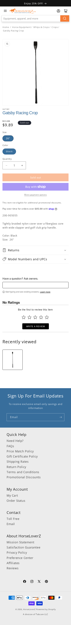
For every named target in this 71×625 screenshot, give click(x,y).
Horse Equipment (21, 27)
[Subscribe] (60, 417)
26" (8, 138)
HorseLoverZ (29, 609)
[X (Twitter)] (39, 582)
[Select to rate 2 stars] (29, 317)
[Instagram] (32, 582)
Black (9, 151)
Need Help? (15, 441)
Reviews (12, 568)
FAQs (10, 446)
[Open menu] (5, 11)
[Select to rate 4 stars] (41, 317)
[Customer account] (58, 11)
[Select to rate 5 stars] (46, 317)
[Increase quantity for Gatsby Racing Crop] (22, 165)
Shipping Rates (18, 462)
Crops (55, 27)
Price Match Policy (20, 451)
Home (5, 27)
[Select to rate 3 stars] (35, 317)
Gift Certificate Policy (22, 456)
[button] (35, 250)
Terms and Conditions (23, 472)
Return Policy (16, 467)
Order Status (16, 501)
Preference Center (20, 558)
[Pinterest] (46, 582)
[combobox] (35, 18)
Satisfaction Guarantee (23, 547)
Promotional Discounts (24, 477)
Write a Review (35, 326)
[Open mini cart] (65, 11)
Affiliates (13, 563)
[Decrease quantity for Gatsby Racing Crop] (6, 165)
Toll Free (13, 519)
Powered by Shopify (46, 609)
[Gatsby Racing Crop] (12, 359)
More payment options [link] (35, 194)
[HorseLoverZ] (22, 11)
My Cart (12, 495)
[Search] (64, 18)
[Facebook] (24, 582)
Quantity (7, 158)
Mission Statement (20, 542)
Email (11, 524)
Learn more (45, 292)
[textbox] (35, 285)
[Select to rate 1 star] (23, 317)
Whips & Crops (41, 27)
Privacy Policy (17, 552)
